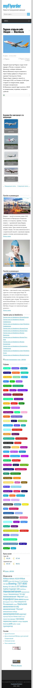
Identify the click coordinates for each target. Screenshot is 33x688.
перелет (15, 621)
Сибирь (6, 535)
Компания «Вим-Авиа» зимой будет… (11, 146)
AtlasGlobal (7, 385)
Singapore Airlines (21, 469)
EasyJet (6, 403)
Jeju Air (16, 425)
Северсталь (24, 530)
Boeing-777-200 (19, 581)
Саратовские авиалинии (11, 530)
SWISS (6, 473)
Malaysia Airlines (9, 438)
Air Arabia (7, 368)
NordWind (7, 447)
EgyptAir (14, 403)
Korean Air (7, 429)
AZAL (6, 390)
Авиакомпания (12, 591)
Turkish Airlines (8, 482)
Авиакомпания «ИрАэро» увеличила (11, 130)
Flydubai (6, 416)
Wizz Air (6, 486)
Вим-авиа (18, 599)
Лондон (27, 59)
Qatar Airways (15, 456)
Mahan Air (15, 434)
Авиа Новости (16, 486)
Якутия (6, 548)
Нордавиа (23, 517)
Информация (14, 508)
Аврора (17, 491)
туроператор (8, 626)
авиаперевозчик (11, 614)
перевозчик (7, 621)
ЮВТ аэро (23, 543)
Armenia (19, 381)
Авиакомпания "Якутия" (13, 596)
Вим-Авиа (15, 500)
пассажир (20, 619)
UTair (17, 482)
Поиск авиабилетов (10, 643)
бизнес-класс (17, 616)
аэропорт (22, 614)
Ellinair (21, 403)
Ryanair (15, 464)
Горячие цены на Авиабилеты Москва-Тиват (15, 330)
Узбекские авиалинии (10, 539)
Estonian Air (15, 407)
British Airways (22, 390)
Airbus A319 (14, 579)
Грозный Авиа (8, 504)
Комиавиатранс (8, 513)
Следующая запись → (23, 186)
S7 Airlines (24, 464)
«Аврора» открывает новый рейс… (11, 163)
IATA (15, 586)
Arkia (12, 381)
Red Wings (16, 460)
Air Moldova (7, 377)
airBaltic (24, 377)
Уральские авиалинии (10, 543)
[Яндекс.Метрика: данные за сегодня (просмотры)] (16, 665)
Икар (5, 508)
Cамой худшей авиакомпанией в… (11, 179)
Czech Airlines (8, 399)
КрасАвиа (19, 513)
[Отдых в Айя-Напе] (16, 287)
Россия (6, 526)
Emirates (7, 407)
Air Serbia (16, 377)
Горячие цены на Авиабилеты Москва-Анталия (16, 355)
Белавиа (7, 500)
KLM (23, 425)
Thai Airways (8, 478)
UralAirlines (23, 589)
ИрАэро (12, 601)
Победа (24, 522)
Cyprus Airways (17, 394)
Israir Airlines (22, 421)
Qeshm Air (7, 460)
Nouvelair (24, 447)
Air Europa (7, 372)
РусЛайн (14, 526)
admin (6, 56)
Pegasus (7, 59)
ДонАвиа (17, 504)
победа (20, 621)
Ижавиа (25, 504)
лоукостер (6, 619)
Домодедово (6, 602)
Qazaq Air (25, 456)
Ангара (12, 495)
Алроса (24, 491)
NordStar (18, 443)
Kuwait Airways (17, 429)
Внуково (26, 599)
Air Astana (15, 368)
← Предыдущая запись (9, 186)
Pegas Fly (14, 451)
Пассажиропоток (20, 602)
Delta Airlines (19, 399)
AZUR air (13, 390)
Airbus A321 (11, 581)
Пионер (16, 522)
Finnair (17, 412)
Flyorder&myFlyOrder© (16, 684)
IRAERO (6, 421)
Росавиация (8, 604)
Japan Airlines (8, 425)
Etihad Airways (8, 412)
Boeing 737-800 (17, 583)
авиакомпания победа (10, 611)
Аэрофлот (20, 495)
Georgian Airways (17, 416)
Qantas (6, 456)
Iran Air (14, 421)
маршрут (13, 619)
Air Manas (24, 372)
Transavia (17, 478)
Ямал (13, 548)
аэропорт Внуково (8, 616)
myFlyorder (12, 5)
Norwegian (15, 447)
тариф (18, 624)
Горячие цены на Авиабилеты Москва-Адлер (15, 328)
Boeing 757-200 (8, 586)
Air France (16, 372)
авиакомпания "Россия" (13, 609)
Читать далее (7, 236)
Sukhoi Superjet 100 (11, 589)
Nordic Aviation (8, 443)
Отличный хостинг (10, 641)
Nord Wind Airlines (21, 438)
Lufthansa (7, 434)
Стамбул (27, 60)
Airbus (6, 381)
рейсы (14, 624)
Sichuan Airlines (8, 469)
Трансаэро (14, 535)
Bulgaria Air (7, 394)
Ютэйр (16, 607)
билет (23, 616)
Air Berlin (24, 368)
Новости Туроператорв (11, 517)
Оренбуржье (8, 522)
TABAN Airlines (15, 473)
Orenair (6, 451)
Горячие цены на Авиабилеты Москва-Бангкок (16, 317)
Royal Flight (7, 464)
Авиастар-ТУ (8, 491)
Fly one (24, 412)
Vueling (24, 482)
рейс (11, 624)
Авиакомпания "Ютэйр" (16, 594)
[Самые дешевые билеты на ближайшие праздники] (16, 266)
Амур (6, 495)
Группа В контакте (10, 633)
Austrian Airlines (18, 385)
